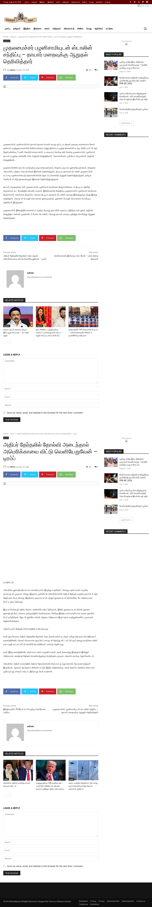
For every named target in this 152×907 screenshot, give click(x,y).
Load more (125, 123)
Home (5, 36)
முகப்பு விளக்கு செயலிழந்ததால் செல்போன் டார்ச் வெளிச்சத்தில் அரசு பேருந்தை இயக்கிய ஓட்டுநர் (133, 96)
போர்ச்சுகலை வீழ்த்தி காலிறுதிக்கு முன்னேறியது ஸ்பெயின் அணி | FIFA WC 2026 (134, 81)
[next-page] (10, 342)
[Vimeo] (143, 2)
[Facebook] (130, 2)
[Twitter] (139, 2)
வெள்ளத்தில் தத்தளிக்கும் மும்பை (133, 109)
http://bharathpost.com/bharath (39, 277)
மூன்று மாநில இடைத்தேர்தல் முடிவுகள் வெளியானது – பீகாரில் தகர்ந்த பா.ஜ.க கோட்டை (133, 65)
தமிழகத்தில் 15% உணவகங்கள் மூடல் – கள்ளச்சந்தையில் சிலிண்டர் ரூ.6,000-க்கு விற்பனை (83, 332)
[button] (145, 28)
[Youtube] (147, 2)
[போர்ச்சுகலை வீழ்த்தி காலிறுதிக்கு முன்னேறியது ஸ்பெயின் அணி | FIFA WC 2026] (111, 81)
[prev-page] (5, 342)
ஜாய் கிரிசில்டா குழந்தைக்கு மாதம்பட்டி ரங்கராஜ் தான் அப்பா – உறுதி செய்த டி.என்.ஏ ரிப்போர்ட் (49, 332)
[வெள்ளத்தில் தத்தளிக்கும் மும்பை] (111, 112)
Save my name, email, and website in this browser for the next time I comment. (45, 412)
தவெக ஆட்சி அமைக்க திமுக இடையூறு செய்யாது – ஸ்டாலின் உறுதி (16, 332)
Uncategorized (75, 326)
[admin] (5, 69)
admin (12, 70)
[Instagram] (134, 2)
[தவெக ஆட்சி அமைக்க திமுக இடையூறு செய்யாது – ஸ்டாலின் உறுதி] (18, 316)
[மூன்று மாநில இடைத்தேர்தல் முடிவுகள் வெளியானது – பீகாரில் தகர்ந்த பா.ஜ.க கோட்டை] (111, 65)
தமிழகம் (13, 36)
